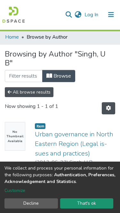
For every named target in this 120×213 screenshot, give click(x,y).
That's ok (86, 203)
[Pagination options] (108, 108)
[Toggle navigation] (111, 14)
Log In (92, 14)
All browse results (31, 92)
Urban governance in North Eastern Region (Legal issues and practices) (74, 144)
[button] (78, 15)
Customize (14, 190)
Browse (61, 76)
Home (12, 37)
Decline (31, 203)
